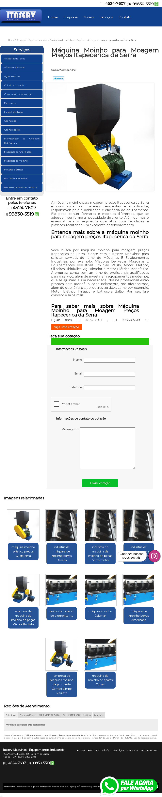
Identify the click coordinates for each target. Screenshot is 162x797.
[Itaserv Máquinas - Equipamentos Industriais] (21, 15)
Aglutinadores (12, 76)
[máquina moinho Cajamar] (100, 588)
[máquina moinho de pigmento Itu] (61, 588)
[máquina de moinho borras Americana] (138, 588)
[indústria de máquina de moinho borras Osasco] (61, 524)
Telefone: (77, 387)
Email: (79, 373)
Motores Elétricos (13, 169)
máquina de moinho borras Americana (139, 616)
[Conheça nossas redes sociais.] (154, 556)
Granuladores (12, 129)
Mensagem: (70, 429)
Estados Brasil (28, 715)
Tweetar (58, 78)
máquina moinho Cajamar (100, 613)
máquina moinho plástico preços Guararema (23, 551)
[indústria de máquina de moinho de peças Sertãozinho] (100, 524)
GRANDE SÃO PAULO (52, 715)
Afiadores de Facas (14, 67)
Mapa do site (148, 750)
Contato (125, 17)
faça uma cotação (66, 327)
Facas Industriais (13, 111)
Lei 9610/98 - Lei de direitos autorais (138, 738)
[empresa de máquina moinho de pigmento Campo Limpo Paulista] (61, 653)
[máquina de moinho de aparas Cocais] (100, 653)
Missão (89, 17)
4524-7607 (115, 3)
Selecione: (11, 715)
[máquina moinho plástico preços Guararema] (23, 524)
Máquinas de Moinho (16, 160)
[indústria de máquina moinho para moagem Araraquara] (138, 524)
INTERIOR (74, 715)
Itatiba (87, 715)
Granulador (10, 120)
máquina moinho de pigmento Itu (61, 613)
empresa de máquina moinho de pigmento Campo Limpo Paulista (61, 684)
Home (53, 17)
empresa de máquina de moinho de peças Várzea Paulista (23, 618)
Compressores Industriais (18, 94)
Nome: (78, 359)
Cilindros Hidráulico (15, 85)
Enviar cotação (100, 483)
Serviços (106, 17)
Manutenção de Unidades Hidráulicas (22, 140)
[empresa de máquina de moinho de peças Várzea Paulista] (23, 588)
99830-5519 (143, 4)
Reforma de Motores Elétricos (20, 187)
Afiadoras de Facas (14, 58)
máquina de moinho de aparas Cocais (100, 680)
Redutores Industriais (16, 178)
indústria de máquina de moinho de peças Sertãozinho (100, 553)
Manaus (98, 715)
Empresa (71, 17)
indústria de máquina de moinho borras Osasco (62, 553)
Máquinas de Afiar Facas (17, 151)
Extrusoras (10, 103)
